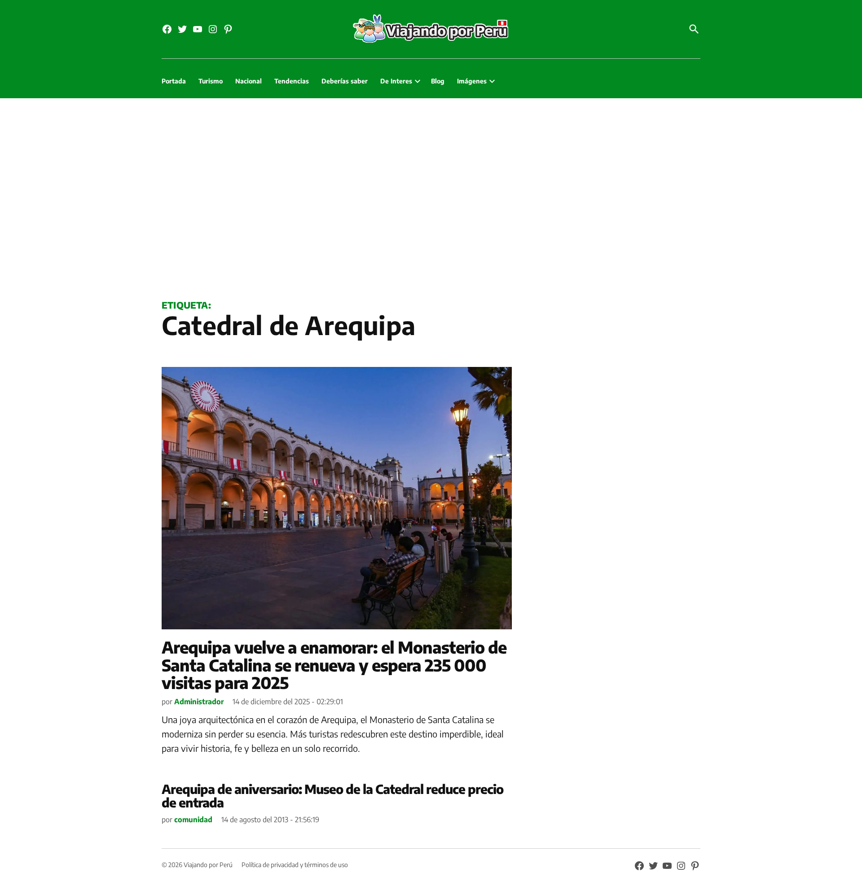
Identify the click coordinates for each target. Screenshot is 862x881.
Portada (174, 81)
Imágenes (472, 81)
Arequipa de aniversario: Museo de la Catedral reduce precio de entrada (332, 796)
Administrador (199, 701)
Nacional (248, 81)
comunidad (193, 819)
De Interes (396, 81)
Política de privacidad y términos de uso (295, 864)
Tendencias (291, 81)
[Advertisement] (431, 197)
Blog (437, 81)
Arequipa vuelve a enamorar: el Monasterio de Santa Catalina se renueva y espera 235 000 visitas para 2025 (334, 665)
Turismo (210, 81)
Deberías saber (344, 81)
